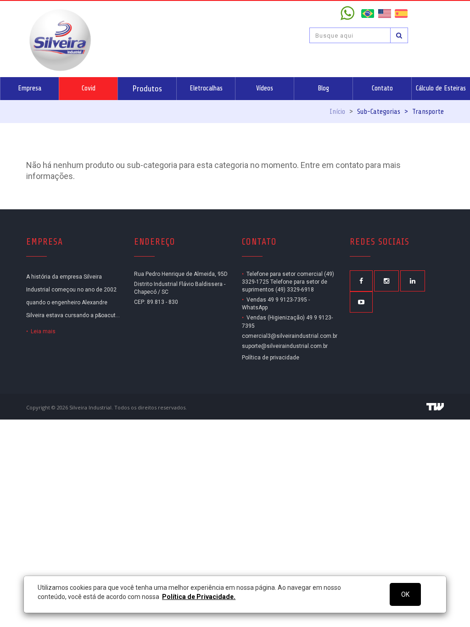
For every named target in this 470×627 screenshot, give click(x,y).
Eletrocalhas (206, 88)
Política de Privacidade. (198, 596)
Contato (382, 88)
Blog (323, 88)
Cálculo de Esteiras (441, 88)
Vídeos (264, 88)
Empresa (29, 88)
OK (405, 594)
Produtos (147, 88)
